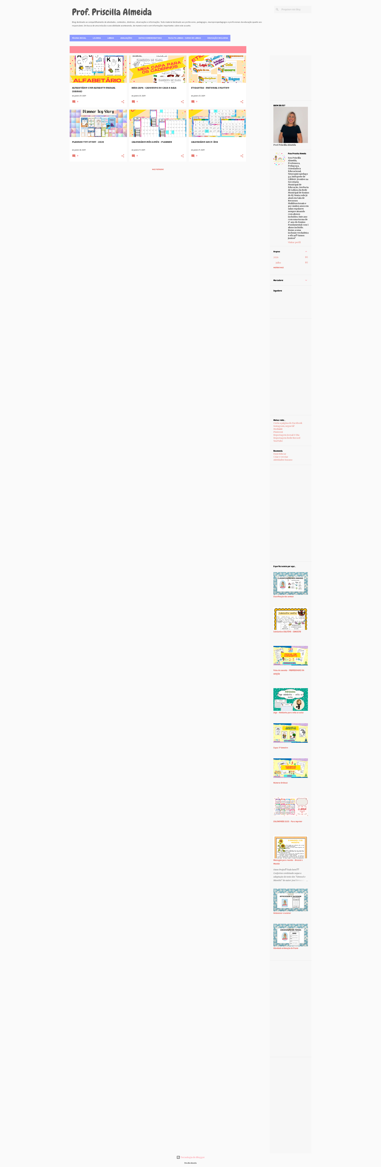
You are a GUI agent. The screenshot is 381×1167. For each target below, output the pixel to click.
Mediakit (277, 429)
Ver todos (240, 50)
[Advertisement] (258, 100)
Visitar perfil (294, 242)
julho (278, 262)
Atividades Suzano (282, 459)
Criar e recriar (280, 456)
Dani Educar (279, 454)
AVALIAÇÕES (126, 38)
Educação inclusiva (217, 38)
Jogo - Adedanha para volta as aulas (288, 712)
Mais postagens (158, 169)
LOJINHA (97, 38)
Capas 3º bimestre (280, 747)
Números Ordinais (280, 782)
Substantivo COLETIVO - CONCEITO (287, 631)
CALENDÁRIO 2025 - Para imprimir (287, 821)
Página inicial (79, 38)
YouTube (278, 441)
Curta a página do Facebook (287, 423)
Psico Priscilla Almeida (297, 153)
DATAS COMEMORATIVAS (150, 38)
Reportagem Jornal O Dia (286, 435)
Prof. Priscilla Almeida (112, 12)
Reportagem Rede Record (286, 438)
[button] (123, 102)
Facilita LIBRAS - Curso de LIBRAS (184, 38)
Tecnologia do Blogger (192, 1157)
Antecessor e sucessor (282, 913)
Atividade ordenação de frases (285, 948)
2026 (275, 257)
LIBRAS (110, 38)
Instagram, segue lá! (283, 426)
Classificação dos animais (283, 596)
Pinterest (278, 432)
